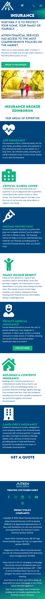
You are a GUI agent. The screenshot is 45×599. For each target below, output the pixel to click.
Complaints (23, 513)
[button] (22, 5)
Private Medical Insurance (14, 322)
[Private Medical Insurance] (8, 310)
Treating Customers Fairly (22, 490)
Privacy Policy (22, 510)
